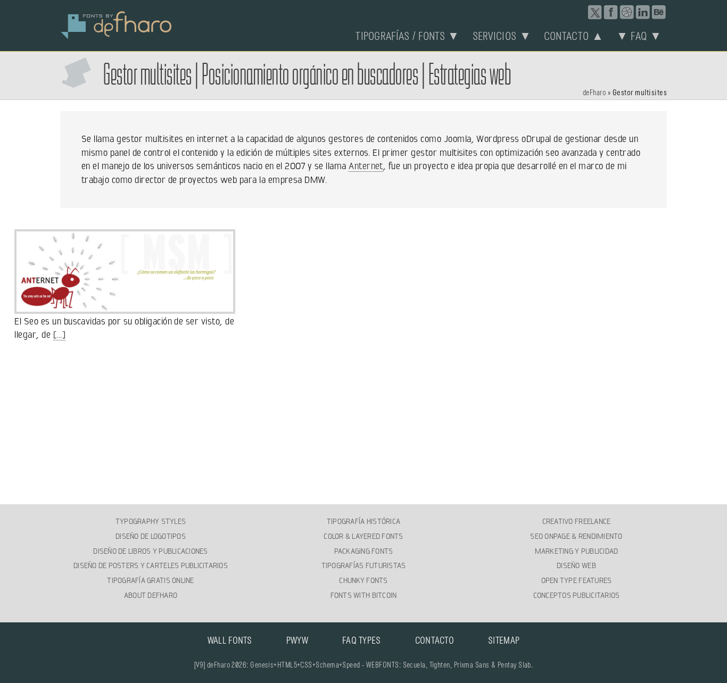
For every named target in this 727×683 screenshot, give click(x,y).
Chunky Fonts (363, 580)
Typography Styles (150, 521)
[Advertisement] (363, 423)
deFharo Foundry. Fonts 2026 (116, 24)
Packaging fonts (363, 551)
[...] (59, 334)
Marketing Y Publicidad (576, 551)
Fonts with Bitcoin (364, 595)
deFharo (594, 93)
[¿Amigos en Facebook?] (611, 12)
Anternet (366, 166)
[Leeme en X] (595, 12)
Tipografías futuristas (363, 565)
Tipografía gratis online (150, 580)
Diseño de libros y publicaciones (150, 551)
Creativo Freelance (576, 521)
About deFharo (150, 595)
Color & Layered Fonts (363, 536)
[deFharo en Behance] (659, 12)
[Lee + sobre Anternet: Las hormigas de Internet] (124, 307)
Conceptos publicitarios (576, 595)
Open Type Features (576, 580)
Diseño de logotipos (150, 536)
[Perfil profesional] (643, 12)
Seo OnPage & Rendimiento (576, 536)
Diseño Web (576, 565)
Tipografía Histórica (363, 521)
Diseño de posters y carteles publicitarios (150, 565)
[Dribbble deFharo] (627, 12)
